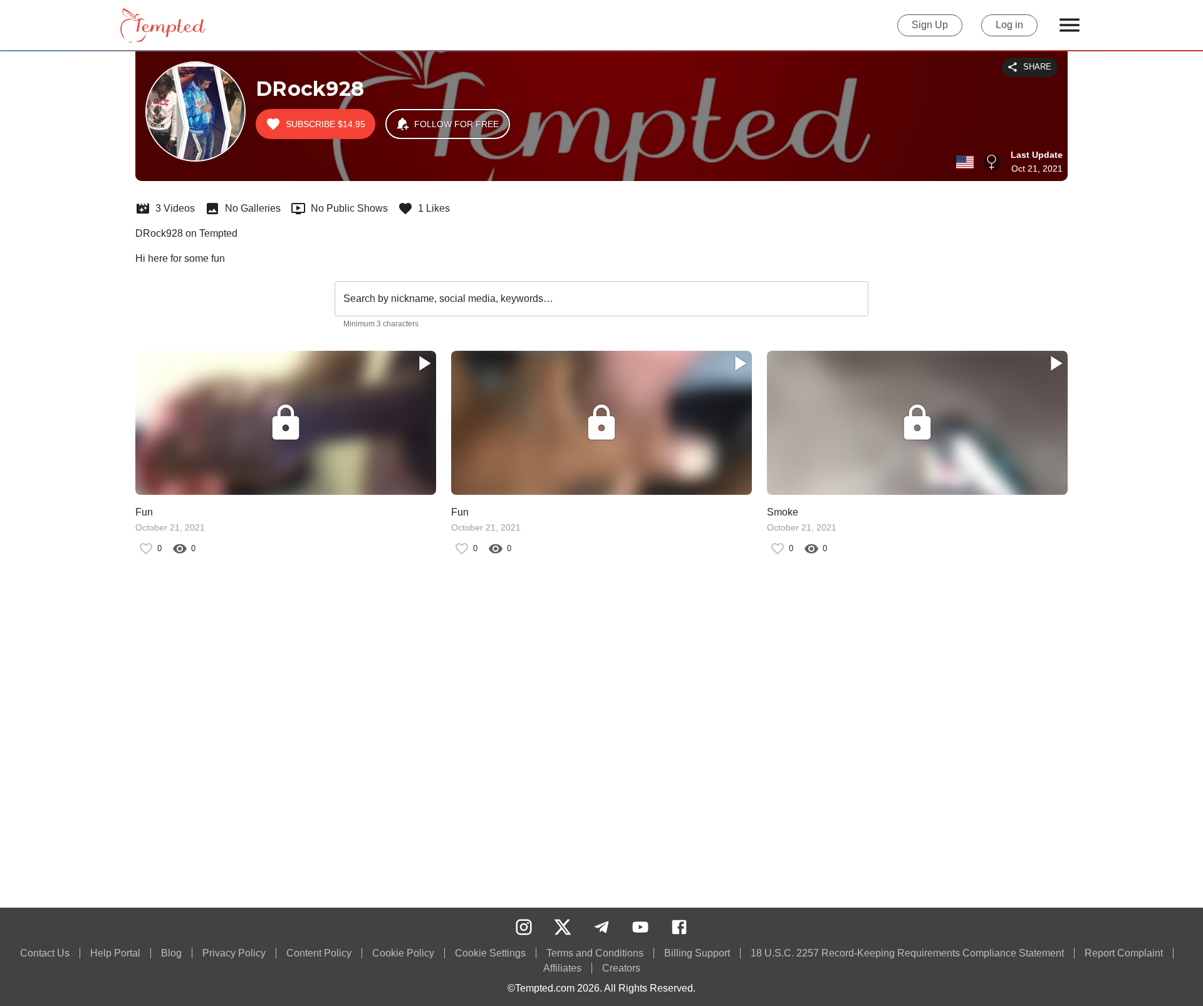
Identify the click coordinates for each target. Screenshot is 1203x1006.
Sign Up (930, 24)
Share (1037, 66)
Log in (1009, 24)
